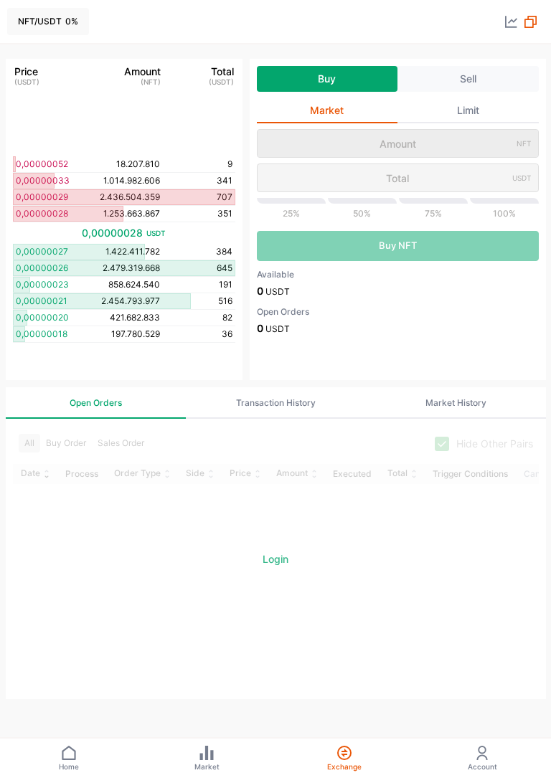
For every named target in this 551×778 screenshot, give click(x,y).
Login (275, 559)
